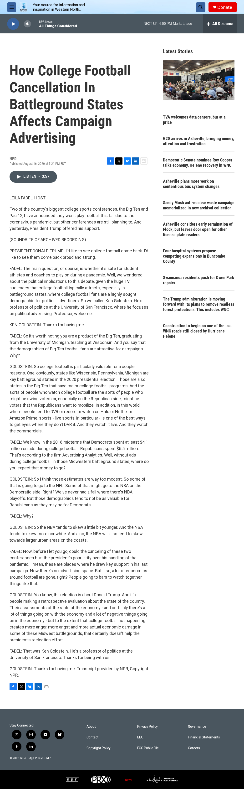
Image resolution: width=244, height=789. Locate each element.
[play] (13, 24)
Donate (224, 7)
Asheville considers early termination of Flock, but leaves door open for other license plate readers (198, 229)
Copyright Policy (98, 748)
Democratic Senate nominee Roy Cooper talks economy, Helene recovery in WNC (197, 162)
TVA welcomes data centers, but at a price (194, 119)
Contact (92, 737)
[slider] (35, 23)
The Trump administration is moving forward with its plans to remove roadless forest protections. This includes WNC (198, 304)
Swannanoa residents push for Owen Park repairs (198, 280)
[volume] (27, 24)
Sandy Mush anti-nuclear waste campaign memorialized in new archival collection (198, 205)
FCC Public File (148, 748)
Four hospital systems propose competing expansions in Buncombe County (194, 256)
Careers (194, 748)
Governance (197, 726)
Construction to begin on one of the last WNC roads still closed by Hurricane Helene (197, 331)
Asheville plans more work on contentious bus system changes (191, 184)
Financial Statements (204, 737)
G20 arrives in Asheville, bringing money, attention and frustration (198, 141)
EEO (140, 737)
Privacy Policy (147, 726)
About (91, 726)
